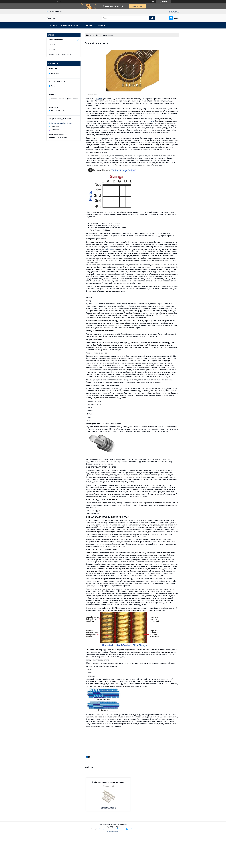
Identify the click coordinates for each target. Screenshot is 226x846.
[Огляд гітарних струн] (132, 70)
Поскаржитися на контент (107, 829)
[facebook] (87, 757)
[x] (89, 757)
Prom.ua (124, 825)
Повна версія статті (108, 807)
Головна (53, 25)
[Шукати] (152, 18)
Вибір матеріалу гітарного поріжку (108, 782)
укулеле (151, 121)
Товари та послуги (69, 25)
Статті (91, 35)
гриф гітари (108, 249)
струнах (99, 99)
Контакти (101, 25)
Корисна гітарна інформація (60, 54)
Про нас (88, 25)
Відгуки (52, 49)
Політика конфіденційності (126, 829)
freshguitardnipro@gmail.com (61, 123)
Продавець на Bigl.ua (113, 827)
